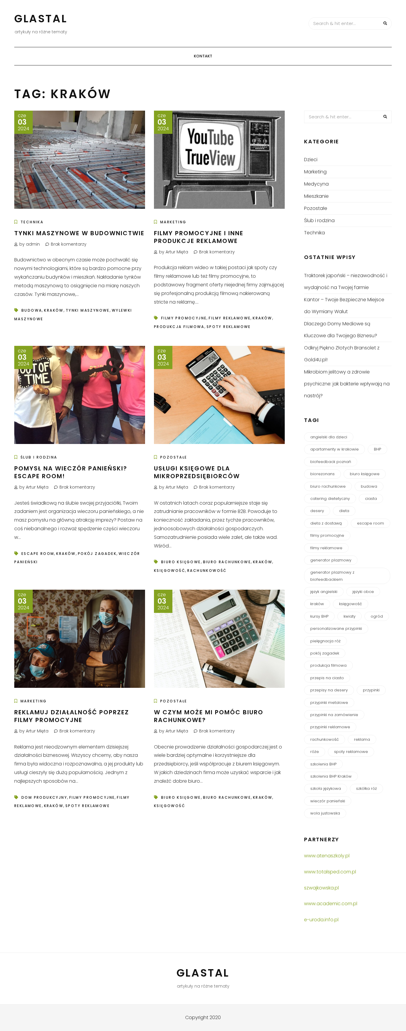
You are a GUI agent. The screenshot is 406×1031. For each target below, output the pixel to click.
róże (314, 751)
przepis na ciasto (327, 678)
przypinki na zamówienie (334, 715)
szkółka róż (366, 788)
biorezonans (322, 474)
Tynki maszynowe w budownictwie (79, 233)
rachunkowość (207, 570)
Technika (32, 222)
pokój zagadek (97, 553)
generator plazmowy (330, 560)
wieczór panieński (327, 801)
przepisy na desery (329, 690)
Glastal (40, 18)
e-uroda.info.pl (321, 919)
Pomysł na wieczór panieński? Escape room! (70, 472)
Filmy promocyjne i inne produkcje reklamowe (198, 237)
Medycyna (316, 184)
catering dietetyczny (330, 498)
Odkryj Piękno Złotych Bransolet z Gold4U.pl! (342, 353)
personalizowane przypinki (336, 628)
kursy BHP (319, 616)
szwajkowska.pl (321, 887)
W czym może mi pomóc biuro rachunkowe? (208, 716)
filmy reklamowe (230, 318)
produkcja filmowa (179, 326)
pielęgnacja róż (325, 641)
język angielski (323, 591)
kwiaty (349, 616)
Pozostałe (173, 457)
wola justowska (325, 813)
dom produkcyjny (44, 797)
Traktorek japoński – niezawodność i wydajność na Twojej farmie (345, 281)
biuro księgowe (181, 561)
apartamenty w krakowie (334, 449)
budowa (31, 310)
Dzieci (310, 159)
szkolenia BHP (323, 764)
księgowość (169, 570)
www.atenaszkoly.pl (327, 855)
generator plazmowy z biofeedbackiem (332, 575)
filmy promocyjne (184, 318)
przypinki (371, 690)
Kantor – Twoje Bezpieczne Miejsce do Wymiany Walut (344, 305)
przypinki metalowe (329, 702)
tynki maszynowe (88, 310)
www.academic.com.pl (330, 903)
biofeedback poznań (330, 462)
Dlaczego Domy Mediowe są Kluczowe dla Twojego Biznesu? (340, 329)
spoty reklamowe (229, 326)
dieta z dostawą (326, 523)
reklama (362, 739)
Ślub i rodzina (39, 457)
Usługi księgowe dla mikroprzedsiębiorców (197, 472)
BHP (377, 449)
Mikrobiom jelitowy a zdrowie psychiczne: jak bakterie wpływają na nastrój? (347, 383)
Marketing (173, 222)
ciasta (371, 498)
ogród (377, 616)
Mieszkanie (316, 196)
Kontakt (203, 56)
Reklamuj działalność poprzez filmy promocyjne (71, 716)
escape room (37, 553)
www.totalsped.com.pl (330, 871)
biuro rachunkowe (227, 561)
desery (317, 511)
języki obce (363, 591)
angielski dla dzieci (328, 437)
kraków (53, 310)
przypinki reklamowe (330, 727)
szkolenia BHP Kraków (331, 776)
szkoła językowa (325, 788)
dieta (344, 511)
